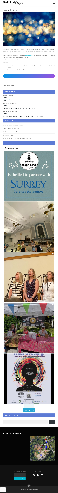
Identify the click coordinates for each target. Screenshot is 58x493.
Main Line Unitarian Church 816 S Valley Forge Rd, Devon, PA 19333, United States (23, 116)
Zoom (4, 100)
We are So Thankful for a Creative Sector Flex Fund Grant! (17, 138)
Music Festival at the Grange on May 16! (13, 125)
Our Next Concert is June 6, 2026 (11, 128)
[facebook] (38, 475)
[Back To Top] (29, 486)
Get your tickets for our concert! (29, 76)
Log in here (6, 85)
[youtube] (42, 475)
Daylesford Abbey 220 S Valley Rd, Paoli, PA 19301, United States (19, 108)
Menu (53, 2)
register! (12, 85)
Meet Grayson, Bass (8, 135)
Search (4, 419)
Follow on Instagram (29, 410)
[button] (29, 176)
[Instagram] (34, 475)
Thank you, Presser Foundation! (11, 131)
